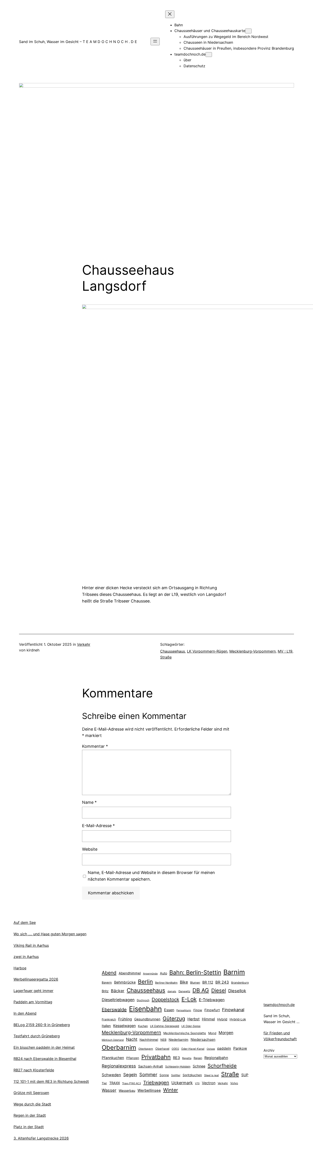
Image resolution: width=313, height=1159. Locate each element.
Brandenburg (240, 982)
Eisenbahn (145, 1009)
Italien (106, 1026)
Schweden (111, 1075)
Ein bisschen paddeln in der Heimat (44, 1047)
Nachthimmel (149, 1039)
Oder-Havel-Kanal (192, 1048)
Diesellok (237, 990)
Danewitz (184, 991)
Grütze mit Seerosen (31, 1092)
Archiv (269, 1050)
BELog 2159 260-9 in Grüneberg (42, 1024)
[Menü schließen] (169, 14)
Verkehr (83, 644)
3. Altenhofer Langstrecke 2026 (41, 1138)
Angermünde (150, 973)
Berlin (145, 981)
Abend (109, 973)
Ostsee (211, 1048)
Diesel (218, 990)
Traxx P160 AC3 (131, 1083)
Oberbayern (145, 1048)
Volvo (234, 1083)
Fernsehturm (183, 1010)
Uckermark (182, 1082)
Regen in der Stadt (30, 1115)
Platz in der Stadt (29, 1126)
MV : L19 (285, 651)
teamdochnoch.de (279, 1004)
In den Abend (25, 1013)
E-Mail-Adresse (98, 825)
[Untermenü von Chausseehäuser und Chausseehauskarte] (248, 31)
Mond (212, 1033)
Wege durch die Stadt (32, 1104)
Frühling (125, 1019)
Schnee (199, 1066)
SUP (244, 1075)
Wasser (109, 1090)
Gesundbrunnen (147, 1019)
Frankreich (109, 1019)
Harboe (20, 968)
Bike (184, 982)
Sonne (164, 1075)
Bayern (107, 982)
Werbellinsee (149, 1090)
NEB (163, 1039)
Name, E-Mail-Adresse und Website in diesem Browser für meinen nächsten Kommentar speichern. (151, 876)
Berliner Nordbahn (166, 982)
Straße (166, 657)
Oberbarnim (119, 1047)
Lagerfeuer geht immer (33, 990)
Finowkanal (233, 1009)
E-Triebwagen (212, 999)
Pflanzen (132, 1058)
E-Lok (189, 999)
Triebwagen (156, 1082)
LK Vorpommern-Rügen (207, 651)
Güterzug (174, 1018)
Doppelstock (165, 999)
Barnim (234, 972)
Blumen (195, 982)
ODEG (175, 1048)
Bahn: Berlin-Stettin (195, 972)
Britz (105, 991)
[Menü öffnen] (155, 41)
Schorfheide (222, 1066)
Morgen (226, 1032)
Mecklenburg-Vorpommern (252, 651)
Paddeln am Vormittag (33, 1002)
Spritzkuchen (192, 1075)
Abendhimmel (130, 973)
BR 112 (207, 982)
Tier (104, 1083)
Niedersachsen (203, 1039)
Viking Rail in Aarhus (31, 945)
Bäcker (117, 990)
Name (89, 802)
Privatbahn (156, 1057)
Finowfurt (212, 1010)
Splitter (175, 1075)
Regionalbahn (216, 1057)
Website (89, 849)
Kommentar (95, 746)
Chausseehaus (172, 651)
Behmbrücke (125, 982)
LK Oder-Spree (190, 1026)
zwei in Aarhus (26, 956)
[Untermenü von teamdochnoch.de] (209, 54)
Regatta (186, 1058)
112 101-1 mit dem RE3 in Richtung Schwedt (51, 1081)
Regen (198, 1058)
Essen (169, 1010)
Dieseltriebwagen (118, 999)
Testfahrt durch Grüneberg (37, 1036)
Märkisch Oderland (113, 1039)
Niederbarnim (178, 1039)
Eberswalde (114, 1009)
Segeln (130, 1074)
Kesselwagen (124, 1025)
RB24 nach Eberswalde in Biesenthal (45, 1058)
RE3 (176, 1057)
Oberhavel (162, 1048)
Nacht (131, 1039)
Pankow (240, 1048)
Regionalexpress (119, 1066)
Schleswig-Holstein (177, 1066)
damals (171, 991)
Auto (163, 973)
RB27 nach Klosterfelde (34, 1070)
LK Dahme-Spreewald (164, 1026)
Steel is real (211, 1075)
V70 (197, 1083)
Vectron (208, 1083)
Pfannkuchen (113, 1058)
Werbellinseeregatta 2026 (36, 979)
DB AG (200, 990)
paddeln (224, 1048)
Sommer (148, 1074)
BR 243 (222, 982)
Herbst (193, 1019)
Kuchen (143, 1026)
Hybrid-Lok (238, 1019)
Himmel (208, 1019)
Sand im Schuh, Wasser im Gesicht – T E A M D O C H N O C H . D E (78, 41)
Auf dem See (25, 922)
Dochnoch (143, 1000)
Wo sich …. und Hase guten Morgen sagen (50, 934)
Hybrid (222, 1019)
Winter (170, 1090)
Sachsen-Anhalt (150, 1066)
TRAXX (114, 1083)
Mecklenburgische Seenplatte (184, 1033)
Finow (197, 1010)
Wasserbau (127, 1090)
